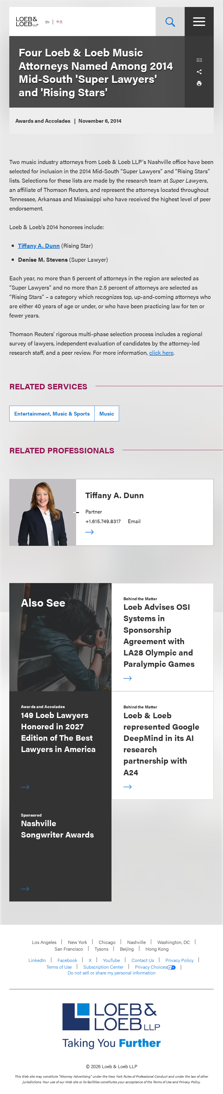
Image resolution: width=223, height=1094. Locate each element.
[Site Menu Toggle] (199, 21)
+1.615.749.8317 (103, 521)
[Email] (199, 60)
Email (134, 521)
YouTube (111, 960)
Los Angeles (44, 942)
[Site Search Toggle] (170, 21)
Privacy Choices (151, 967)
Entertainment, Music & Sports (52, 413)
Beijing (127, 948)
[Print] (199, 83)
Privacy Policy (179, 960)
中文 (59, 21)
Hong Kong (157, 948)
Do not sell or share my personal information (112, 972)
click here (161, 352)
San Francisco (69, 948)
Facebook (67, 960)
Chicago (107, 942)
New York (77, 942)
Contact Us (143, 960)
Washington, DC (173, 942)
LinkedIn (37, 960)
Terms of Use (59, 966)
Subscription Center (103, 966)
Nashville (136, 942)
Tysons (101, 948)
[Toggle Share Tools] (199, 72)
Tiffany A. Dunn (39, 245)
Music (106, 413)
